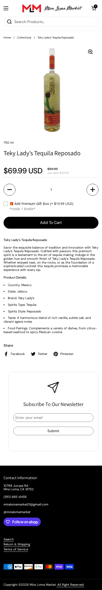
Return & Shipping (17, 544)
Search (9, 539)
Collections (24, 37)
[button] (93, 8)
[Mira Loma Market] (49, 8)
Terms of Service (16, 549)
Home (7, 37)
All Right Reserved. (70, 585)
